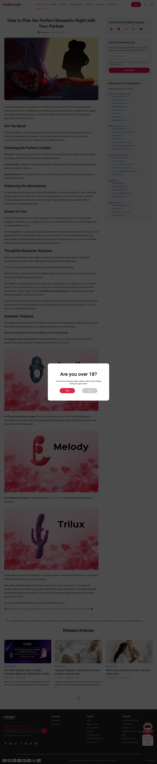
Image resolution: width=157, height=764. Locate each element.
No (90, 391)
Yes (67, 391)
